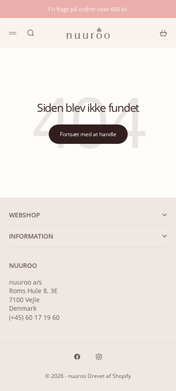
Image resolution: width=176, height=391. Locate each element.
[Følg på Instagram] (98, 356)
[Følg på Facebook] (77, 356)
